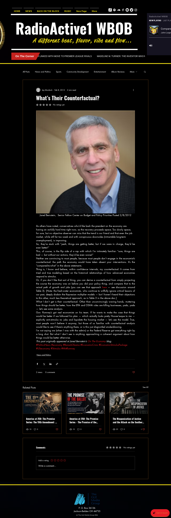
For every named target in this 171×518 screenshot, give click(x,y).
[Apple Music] (110, 10)
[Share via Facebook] (37, 364)
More (132, 71)
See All (145, 387)
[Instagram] (135, 10)
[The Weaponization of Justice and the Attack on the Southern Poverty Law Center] (129, 403)
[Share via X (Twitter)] (44, 364)
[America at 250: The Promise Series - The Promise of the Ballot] (85, 403)
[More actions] (133, 90)
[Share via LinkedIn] (50, 364)
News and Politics (43, 71)
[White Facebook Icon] (123, 10)
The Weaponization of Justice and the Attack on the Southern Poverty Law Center (128, 420)
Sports (58, 71)
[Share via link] (57, 364)
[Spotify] (114, 10)
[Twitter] (131, 10)
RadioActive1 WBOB (73, 28)
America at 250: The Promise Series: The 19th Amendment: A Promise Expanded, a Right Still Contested (41, 420)
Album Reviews (118, 71)
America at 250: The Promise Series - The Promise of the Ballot (83, 420)
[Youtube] (127, 10)
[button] (145, 72)
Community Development (78, 71)
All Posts (26, 71)
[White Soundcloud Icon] (118, 10)
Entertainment (100, 71)
